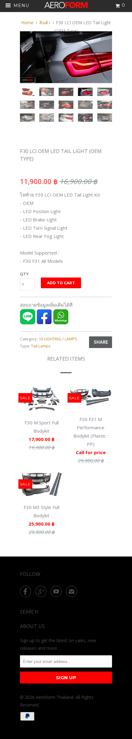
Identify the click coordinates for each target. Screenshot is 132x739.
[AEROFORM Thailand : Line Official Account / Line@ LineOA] (27, 323)
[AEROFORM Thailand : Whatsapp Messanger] (60, 323)
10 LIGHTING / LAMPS (58, 339)
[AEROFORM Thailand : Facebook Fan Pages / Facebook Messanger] (44, 323)
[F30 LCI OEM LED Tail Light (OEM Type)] (66, 57)
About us (32, 626)
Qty (24, 274)
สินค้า (44, 22)
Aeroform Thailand (54, 697)
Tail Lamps (41, 346)
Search (29, 611)
